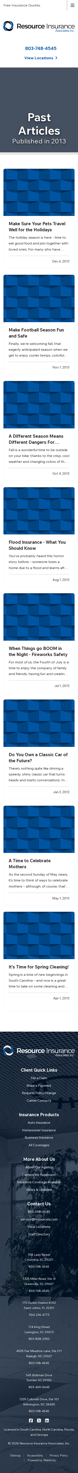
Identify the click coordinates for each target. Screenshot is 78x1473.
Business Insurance (39, 1137)
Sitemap (15, 1455)
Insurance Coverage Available (39, 1182)
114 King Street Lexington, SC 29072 (39, 1329)
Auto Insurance (39, 1123)
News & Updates (39, 1190)
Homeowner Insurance (39, 1130)
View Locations (39, 1227)
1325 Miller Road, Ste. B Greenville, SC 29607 (39, 1281)
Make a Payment (39, 1086)
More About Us (39, 1159)
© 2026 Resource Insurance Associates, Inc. (39, 1443)
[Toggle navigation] (72, 5)
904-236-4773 (39, 1315)
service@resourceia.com (39, 1219)
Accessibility (35, 1455)
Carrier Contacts (39, 1100)
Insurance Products (39, 1114)
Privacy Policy (59, 1455)
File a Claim (39, 1078)
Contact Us (39, 1203)
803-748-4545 (41, 48)
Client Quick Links (39, 1070)
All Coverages (39, 1145)
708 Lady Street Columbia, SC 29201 (39, 1257)
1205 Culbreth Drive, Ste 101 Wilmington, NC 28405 (39, 1401)
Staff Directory (39, 1234)
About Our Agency (39, 1167)
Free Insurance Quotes (21, 5)
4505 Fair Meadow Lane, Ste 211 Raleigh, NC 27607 (39, 1353)
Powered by (42, 1460)
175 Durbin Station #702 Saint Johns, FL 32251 (39, 1305)
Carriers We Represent (39, 1175)
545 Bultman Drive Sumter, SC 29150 (39, 1377)
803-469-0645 (39, 1387)
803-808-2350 (39, 1339)
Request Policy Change (39, 1093)
